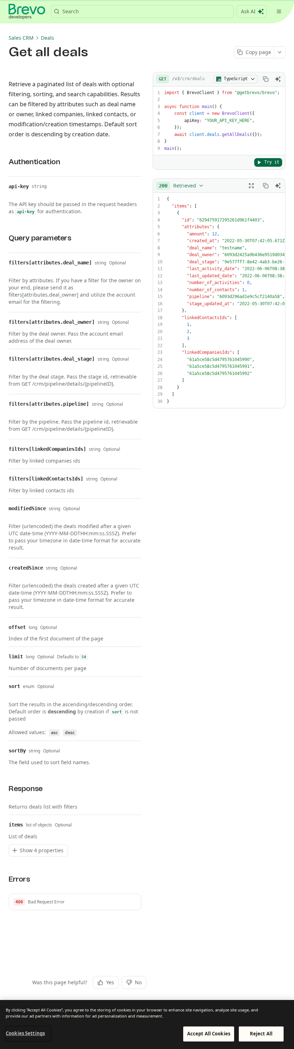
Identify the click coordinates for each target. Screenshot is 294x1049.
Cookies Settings (25, 1033)
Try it (271, 162)
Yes (110, 982)
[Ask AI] (278, 79)
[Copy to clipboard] (265, 79)
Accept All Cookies (208, 1033)
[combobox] (181, 185)
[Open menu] (278, 11)
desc (70, 733)
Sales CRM (21, 37)
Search (70, 11)
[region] (147, 1024)
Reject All (261, 1033)
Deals (47, 37)
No (138, 982)
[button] (75, 902)
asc (54, 733)
